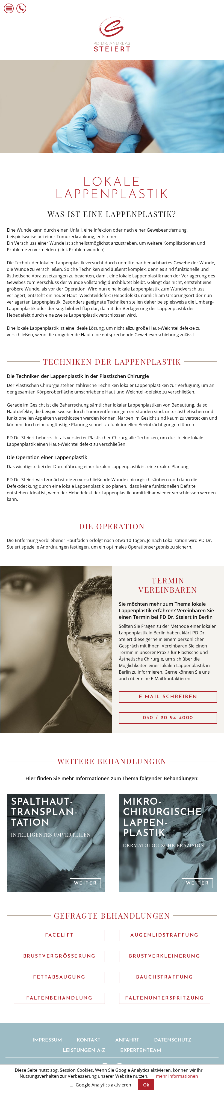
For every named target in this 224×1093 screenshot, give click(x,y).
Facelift (59, 935)
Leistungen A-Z (84, 1050)
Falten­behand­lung (59, 998)
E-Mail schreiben (168, 697)
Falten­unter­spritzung (164, 998)
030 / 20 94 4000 (168, 718)
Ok (146, 1085)
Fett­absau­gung (59, 977)
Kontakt (89, 1040)
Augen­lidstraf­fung (164, 935)
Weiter (85, 883)
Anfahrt (127, 1040)
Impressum (47, 1040)
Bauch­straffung (164, 977)
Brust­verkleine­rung (164, 956)
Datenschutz (172, 1040)
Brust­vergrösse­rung (59, 956)
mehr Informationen (177, 1076)
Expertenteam (140, 1050)
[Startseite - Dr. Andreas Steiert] (112, 34)
